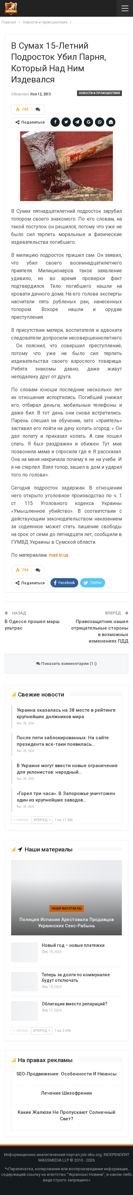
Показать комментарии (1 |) (68, 663)
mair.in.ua (58, 555)
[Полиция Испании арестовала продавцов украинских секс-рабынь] (66, 898)
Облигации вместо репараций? (74, 1003)
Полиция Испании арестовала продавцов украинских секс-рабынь (66, 923)
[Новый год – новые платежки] (24, 952)
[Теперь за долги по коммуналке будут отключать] (24, 982)
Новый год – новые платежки (73, 945)
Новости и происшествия (99, 93)
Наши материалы (67, 909)
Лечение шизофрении (66, 1093)
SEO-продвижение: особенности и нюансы (66, 1074)
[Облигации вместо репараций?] (24, 1011)
